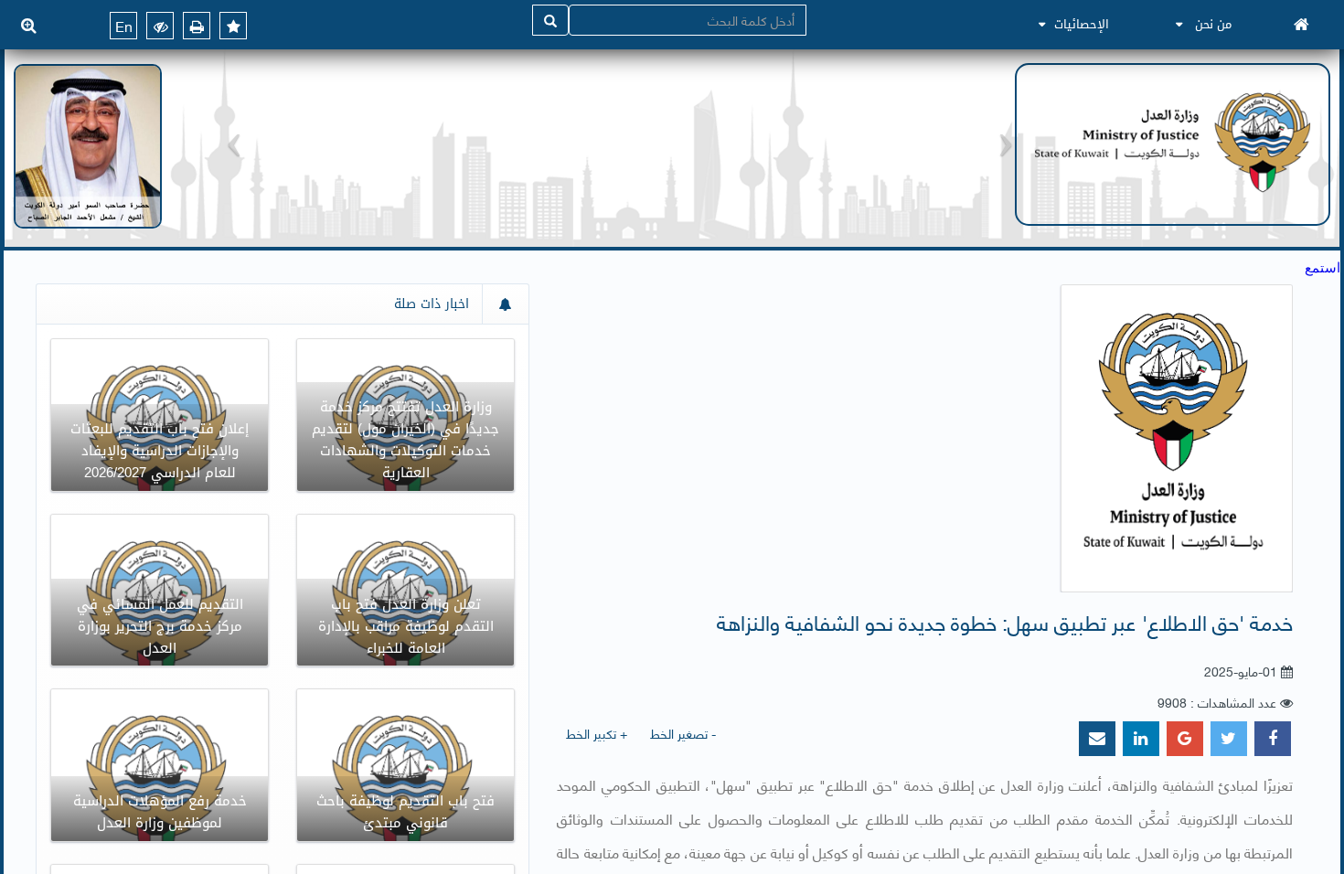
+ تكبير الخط (596, 732)
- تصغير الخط (683, 732)
